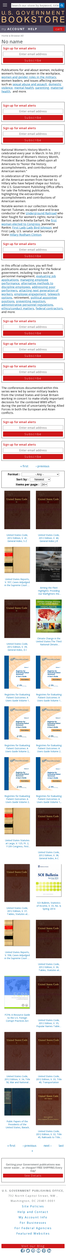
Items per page (27, 484)
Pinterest (44, 1251)
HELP (32, 29)
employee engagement (30, 294)
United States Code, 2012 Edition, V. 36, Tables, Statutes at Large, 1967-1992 (49, 967)
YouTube (39, 1251)
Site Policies (33, 1206)
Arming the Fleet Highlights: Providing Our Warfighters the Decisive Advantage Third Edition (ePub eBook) (49, 590)
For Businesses (33, 1223)
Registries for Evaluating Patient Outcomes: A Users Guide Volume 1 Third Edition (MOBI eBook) (17, 697)
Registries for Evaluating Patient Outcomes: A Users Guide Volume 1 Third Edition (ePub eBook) (49, 697)
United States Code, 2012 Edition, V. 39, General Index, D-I (17, 646)
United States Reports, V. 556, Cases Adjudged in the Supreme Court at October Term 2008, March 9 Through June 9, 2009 (17, 955)
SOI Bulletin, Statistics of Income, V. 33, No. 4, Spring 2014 (49, 905)
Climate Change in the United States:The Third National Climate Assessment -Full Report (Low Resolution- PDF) (49, 641)
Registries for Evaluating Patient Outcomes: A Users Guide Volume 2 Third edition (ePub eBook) (49, 748)
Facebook (23, 1251)
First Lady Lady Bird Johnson (31, 227)
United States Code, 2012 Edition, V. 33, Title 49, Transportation (49, 1079)
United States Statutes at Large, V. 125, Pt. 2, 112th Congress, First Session (17, 843)
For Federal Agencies (33, 1228)
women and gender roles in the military (28, 77)
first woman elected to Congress (29, 222)
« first (24, 466)
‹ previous (42, 466)
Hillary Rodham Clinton (25, 235)
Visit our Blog (33, 1246)
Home (4, 35)
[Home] (33, 21)
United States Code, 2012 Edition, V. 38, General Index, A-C (49, 855)
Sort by (22, 479)
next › (47, 1145)
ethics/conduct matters (17, 308)
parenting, (42, 88)
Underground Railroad (41, 213)
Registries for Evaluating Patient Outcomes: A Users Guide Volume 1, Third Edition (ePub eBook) (49, 799)
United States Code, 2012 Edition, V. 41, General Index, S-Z (17, 538)
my (13, 29)
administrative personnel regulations (27, 305)
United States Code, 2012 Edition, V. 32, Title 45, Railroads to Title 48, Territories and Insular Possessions (49, 1134)
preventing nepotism (30, 301)
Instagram (33, 1251)
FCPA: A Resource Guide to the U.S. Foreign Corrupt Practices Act (17, 1017)
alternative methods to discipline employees (27, 285)
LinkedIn (49, 1251)
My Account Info (33, 1217)
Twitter (28, 1251)
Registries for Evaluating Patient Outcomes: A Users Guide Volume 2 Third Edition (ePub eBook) (17, 799)
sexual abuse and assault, (30, 84)
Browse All (17, 35)
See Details (33, 1175)
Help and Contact (32, 1212)
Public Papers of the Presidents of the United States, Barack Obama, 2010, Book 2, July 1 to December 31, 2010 (17, 1124)
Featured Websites (33, 1233)
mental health (24, 88)
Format (13, 474)
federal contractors (49, 308)
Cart (59, 29)
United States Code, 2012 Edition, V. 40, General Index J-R (49, 538)
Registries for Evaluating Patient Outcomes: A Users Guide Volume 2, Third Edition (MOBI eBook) (17, 748)
